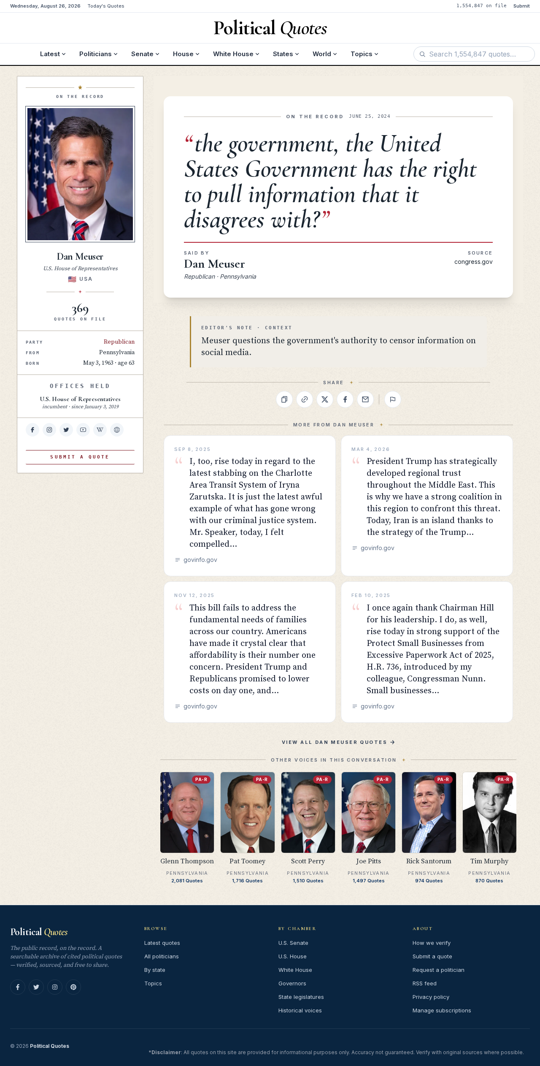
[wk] (100, 430)
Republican (119, 342)
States (283, 54)
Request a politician (438, 969)
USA (85, 279)
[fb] (32, 430)
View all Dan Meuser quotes (334, 742)
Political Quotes (49, 1046)
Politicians (95, 54)
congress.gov (473, 261)
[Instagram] (54, 987)
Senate (142, 54)
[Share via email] (365, 399)
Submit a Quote (80, 457)
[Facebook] (17, 987)
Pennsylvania (117, 352)
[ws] (117, 430)
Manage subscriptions (442, 1010)
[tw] (66, 430)
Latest (50, 54)
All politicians (161, 956)
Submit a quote (432, 956)
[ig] (49, 430)
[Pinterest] (73, 987)
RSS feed (425, 983)
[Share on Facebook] (345, 399)
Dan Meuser (214, 263)
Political (38, 932)
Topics (362, 54)
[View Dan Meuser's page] (80, 174)
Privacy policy (431, 996)
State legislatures (301, 996)
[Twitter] (36, 987)
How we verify (432, 942)
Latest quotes (162, 942)
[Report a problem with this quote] (392, 399)
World (322, 54)
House (183, 54)
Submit (521, 6)
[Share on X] (324, 399)
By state (154, 969)
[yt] (83, 430)
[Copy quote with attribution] (284, 399)
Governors (292, 983)
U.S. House (292, 956)
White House (233, 54)
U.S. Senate (293, 942)
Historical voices (300, 1010)
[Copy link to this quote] (304, 399)
